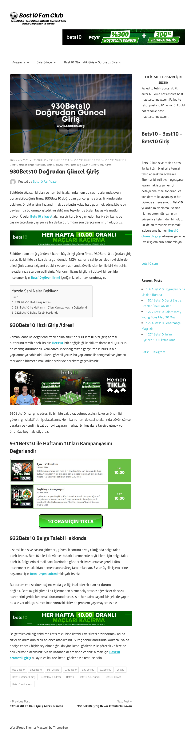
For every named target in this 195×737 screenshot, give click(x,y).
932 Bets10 (102, 160)
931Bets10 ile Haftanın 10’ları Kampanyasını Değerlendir (52, 307)
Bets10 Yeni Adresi (101, 165)
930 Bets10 (55, 160)
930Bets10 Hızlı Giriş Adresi (34, 302)
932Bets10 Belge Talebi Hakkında (37, 312)
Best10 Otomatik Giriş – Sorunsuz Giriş (91, 62)
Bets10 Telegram (153, 352)
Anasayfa (18, 62)
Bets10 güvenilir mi (58, 165)
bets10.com (149, 263)
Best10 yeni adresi (51, 677)
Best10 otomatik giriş (22, 165)
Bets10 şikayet (79, 165)
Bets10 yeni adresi (44, 573)
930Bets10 (40, 160)
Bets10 (40, 165)
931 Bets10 (71, 160)
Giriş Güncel (45, 62)
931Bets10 (86, 160)
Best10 (120, 670)
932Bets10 (117, 160)
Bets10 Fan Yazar (45, 181)
